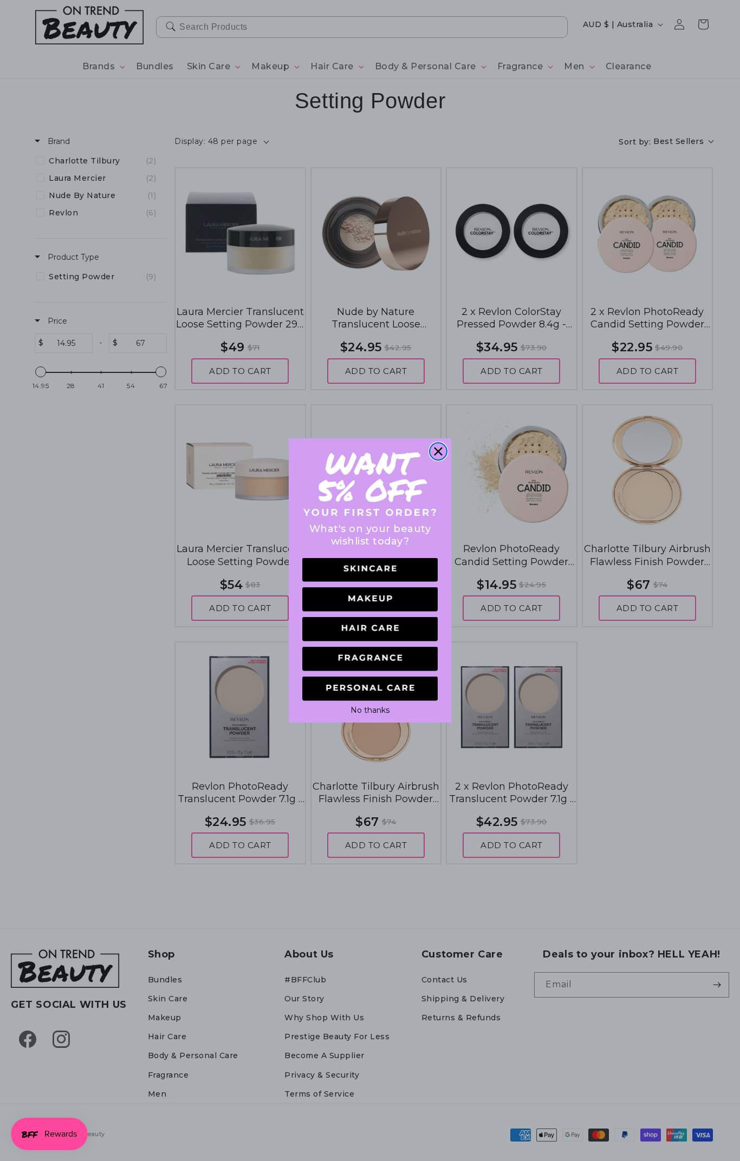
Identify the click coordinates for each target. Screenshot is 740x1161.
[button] (370, 570)
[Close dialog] (438, 451)
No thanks (370, 709)
